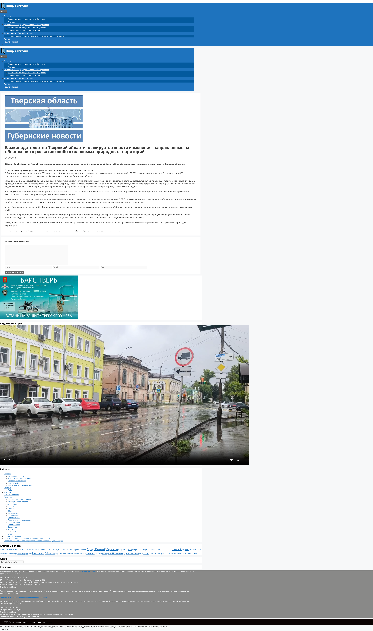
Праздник (107, 553)
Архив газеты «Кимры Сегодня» (18, 33)
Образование (13, 515)
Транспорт (164, 554)
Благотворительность (32, 550)
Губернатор (111, 549)
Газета (66, 550)
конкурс (186, 554)
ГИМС (62, 550)
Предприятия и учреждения (19, 520)
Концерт (13, 554)
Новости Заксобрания (17, 481)
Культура (11, 529)
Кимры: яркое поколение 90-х (20, 485)
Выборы (50, 550)
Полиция (90, 553)
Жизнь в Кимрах (10, 504)
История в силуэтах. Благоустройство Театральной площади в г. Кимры (36, 36)
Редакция (11, 22)
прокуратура (193, 553)
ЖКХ (9, 511)
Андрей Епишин (18, 550)
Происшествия (14, 522)
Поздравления (14, 518)
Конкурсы (8, 497)
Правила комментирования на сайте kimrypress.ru (27, 19)
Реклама (7, 488)
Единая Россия (154, 550)
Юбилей (179, 553)
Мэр (30, 554)
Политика (11, 506)
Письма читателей (11, 495)
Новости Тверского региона (19, 478)
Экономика (12, 527)
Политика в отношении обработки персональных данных (27, 539)
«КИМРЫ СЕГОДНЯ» (88, 571)
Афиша (7, 39)
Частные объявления (12, 536)
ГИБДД (57, 550)
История (7, 492)
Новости (7, 474)
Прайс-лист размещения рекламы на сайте (24, 30)
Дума (146, 550)
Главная (82, 550)
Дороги (141, 550)
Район (141, 553)
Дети (129, 549)
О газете (7, 16)
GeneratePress (46, 622)
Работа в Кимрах (11, 42)
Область (50, 553)
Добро (134, 550)
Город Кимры (95, 549)
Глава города (74, 550)
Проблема (117, 553)
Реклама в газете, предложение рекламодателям (26, 25)
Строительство (14, 525)
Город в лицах (13, 508)
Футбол (174, 553)
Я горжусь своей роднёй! (18, 502)
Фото (14, 532)
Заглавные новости (16, 476)
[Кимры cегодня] (14, 8)
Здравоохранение (15, 513)
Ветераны (43, 550)
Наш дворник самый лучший (19, 499)
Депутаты (122, 550)
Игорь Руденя (180, 549)
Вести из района (14, 483)
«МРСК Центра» (6, 550)
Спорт (10, 534)
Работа (11, 490)
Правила (98, 554)
